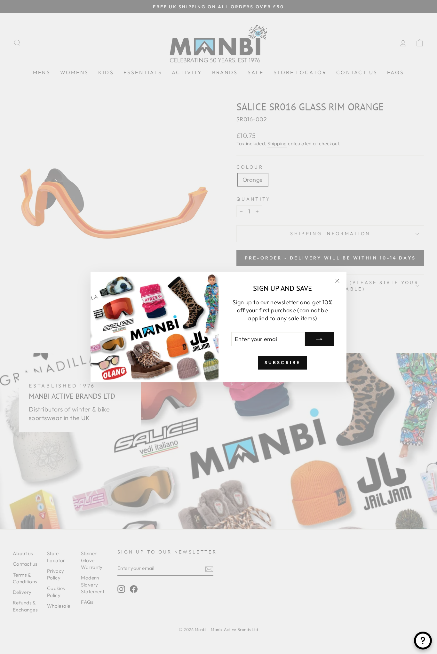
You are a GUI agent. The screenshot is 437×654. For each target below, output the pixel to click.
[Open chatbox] (423, 641)
